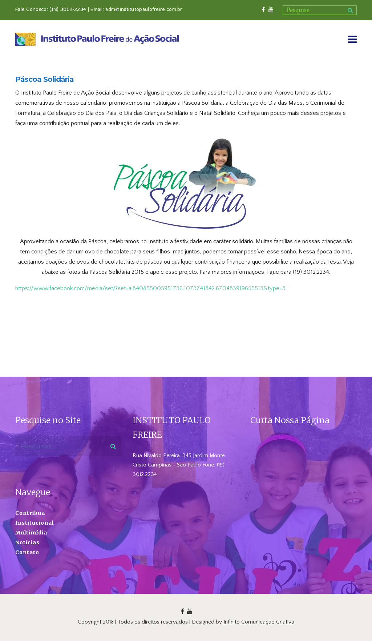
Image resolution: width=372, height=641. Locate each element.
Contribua (30, 513)
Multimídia (31, 532)
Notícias (27, 542)
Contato (27, 552)
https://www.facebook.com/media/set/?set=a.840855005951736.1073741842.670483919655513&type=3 (150, 288)
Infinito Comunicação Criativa (258, 622)
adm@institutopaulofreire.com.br (143, 10)
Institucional (34, 523)
